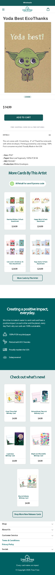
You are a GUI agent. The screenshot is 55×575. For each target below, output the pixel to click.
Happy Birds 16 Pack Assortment (40, 220)
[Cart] (48, 9)
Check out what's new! (27, 377)
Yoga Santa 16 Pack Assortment (40, 263)
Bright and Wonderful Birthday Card (38, 455)
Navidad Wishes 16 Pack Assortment (15, 220)
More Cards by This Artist (27, 278)
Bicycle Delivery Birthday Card (23, 497)
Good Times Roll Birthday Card (11, 412)
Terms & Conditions (10, 541)
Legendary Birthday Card (10, 455)
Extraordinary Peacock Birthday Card (39, 412)
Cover (27, 97)
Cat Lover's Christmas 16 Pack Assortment (15, 263)
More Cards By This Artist (28, 173)
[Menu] (3, 9)
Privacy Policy (8, 545)
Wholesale (27, 3)
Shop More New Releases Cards (27, 514)
